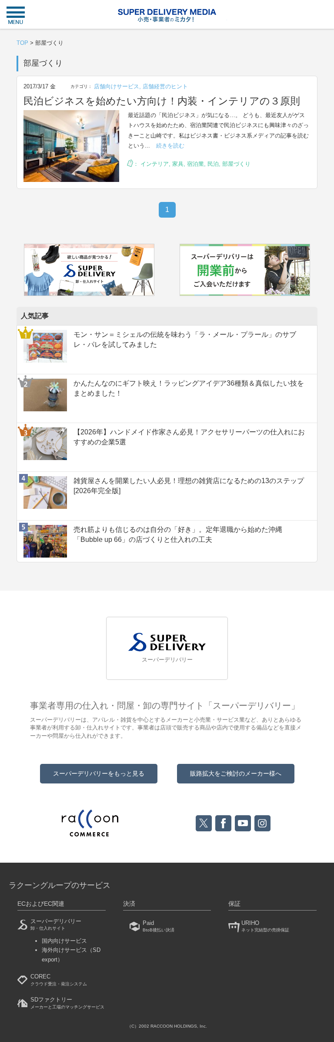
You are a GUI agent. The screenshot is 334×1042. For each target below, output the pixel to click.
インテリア (154, 164)
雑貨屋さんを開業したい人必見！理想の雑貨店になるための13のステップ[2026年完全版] (188, 485)
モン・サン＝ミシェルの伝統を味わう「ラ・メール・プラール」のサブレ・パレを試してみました (184, 339)
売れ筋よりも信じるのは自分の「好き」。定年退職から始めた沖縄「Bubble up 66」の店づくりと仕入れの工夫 (177, 534)
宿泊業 (195, 164)
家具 (178, 164)
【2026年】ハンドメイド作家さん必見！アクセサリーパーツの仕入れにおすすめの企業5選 (189, 436)
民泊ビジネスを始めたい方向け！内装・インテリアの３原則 (161, 101)
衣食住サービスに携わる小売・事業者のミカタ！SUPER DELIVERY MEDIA (167, 15)
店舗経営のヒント (165, 86)
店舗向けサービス (116, 86)
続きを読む (170, 145)
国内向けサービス (64, 941)
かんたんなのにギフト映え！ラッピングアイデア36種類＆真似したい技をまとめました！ (188, 388)
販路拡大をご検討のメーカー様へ (235, 773)
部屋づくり (236, 164)
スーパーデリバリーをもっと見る (98, 773)
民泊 (213, 164)
